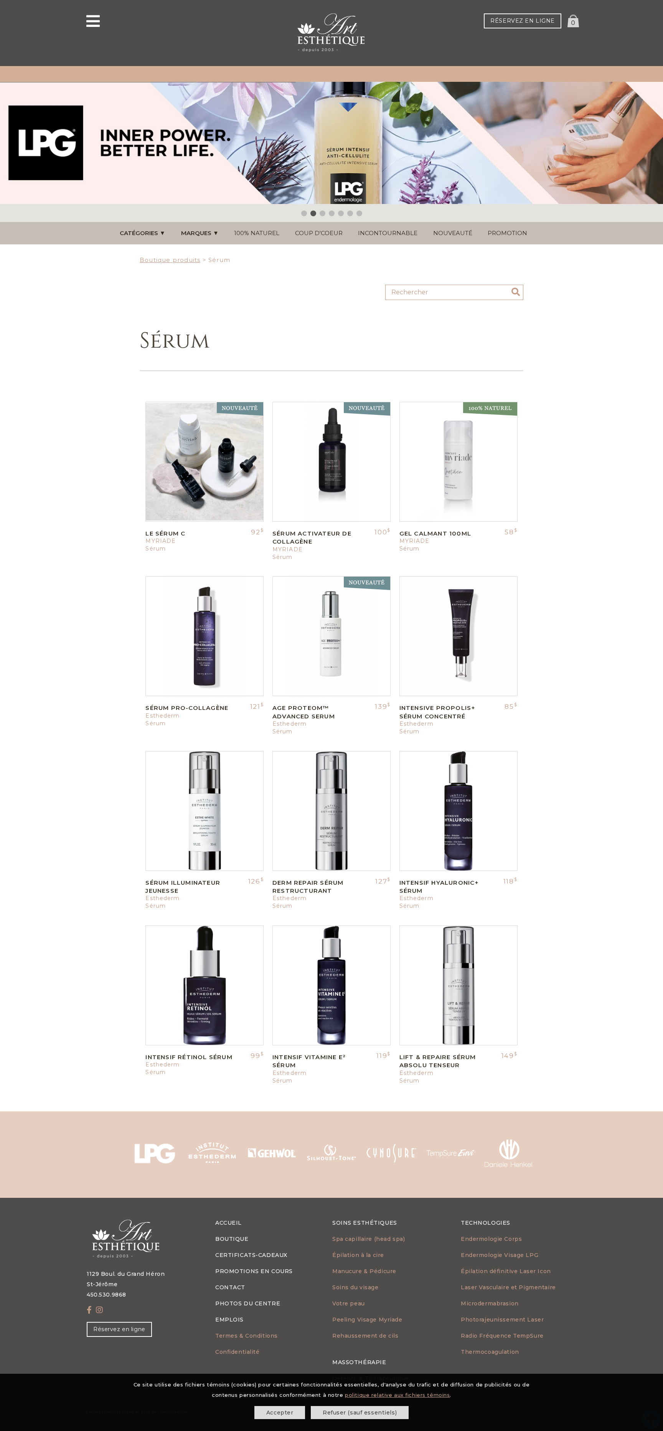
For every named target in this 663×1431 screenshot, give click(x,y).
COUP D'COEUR (319, 233)
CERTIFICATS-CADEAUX (251, 1255)
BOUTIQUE (232, 1238)
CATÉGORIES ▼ (142, 233)
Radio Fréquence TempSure (502, 1335)
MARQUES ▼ (200, 233)
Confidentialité (237, 1351)
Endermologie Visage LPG (499, 1255)
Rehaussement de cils (365, 1335)
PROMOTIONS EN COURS (254, 1271)
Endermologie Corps (491, 1238)
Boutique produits (170, 260)
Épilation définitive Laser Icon (506, 1271)
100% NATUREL (256, 233)
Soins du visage (355, 1287)
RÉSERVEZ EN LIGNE (522, 20)
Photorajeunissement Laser (502, 1319)
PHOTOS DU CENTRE (247, 1303)
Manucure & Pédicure (364, 1271)
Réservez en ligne (119, 1329)
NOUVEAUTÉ (452, 233)
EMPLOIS (229, 1319)
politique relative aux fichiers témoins (397, 1395)
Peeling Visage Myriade (367, 1319)
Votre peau (348, 1303)
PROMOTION (507, 233)
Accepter (280, 1412)
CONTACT (230, 1287)
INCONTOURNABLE (387, 233)
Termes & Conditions (246, 1335)
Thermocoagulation (490, 1351)
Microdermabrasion (490, 1303)
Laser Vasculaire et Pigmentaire (508, 1287)
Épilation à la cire (358, 1255)
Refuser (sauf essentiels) (360, 1412)
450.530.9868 (106, 1294)
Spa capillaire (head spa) (368, 1238)
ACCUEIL (228, 1222)
